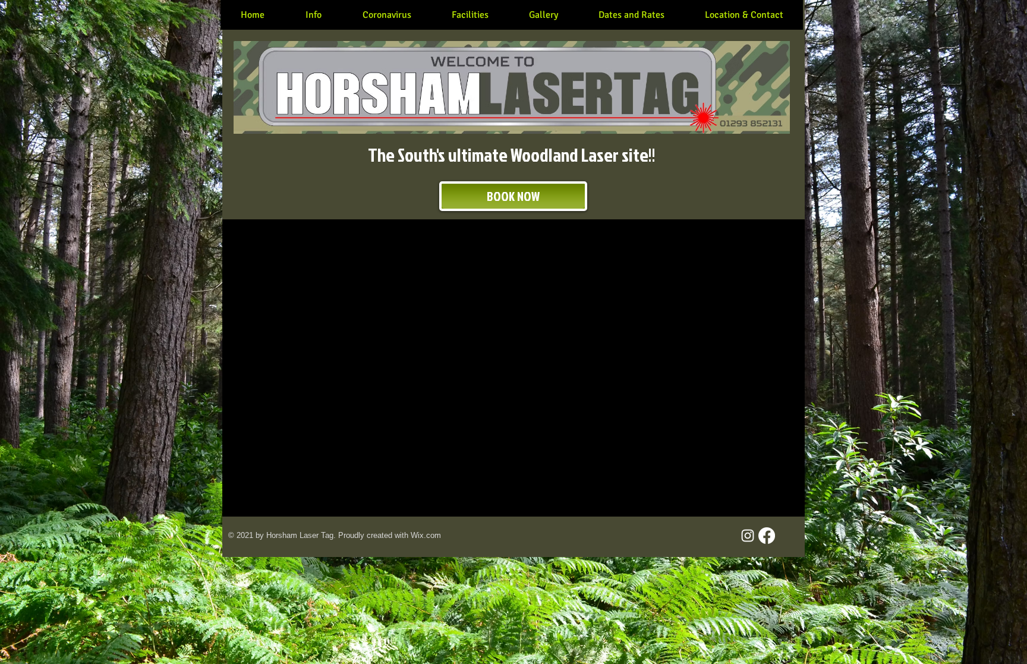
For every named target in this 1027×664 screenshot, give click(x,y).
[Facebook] (766, 535)
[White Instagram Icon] (747, 535)
